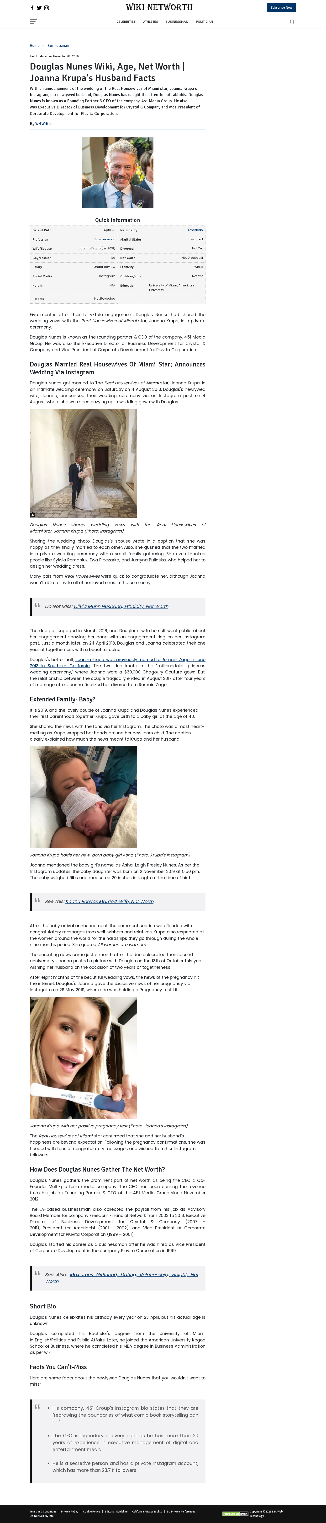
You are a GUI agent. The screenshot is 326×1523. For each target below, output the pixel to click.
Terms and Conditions (43, 1511)
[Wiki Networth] (159, 7)
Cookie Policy (91, 1511)
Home (35, 45)
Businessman (177, 21)
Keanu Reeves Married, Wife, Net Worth (109, 901)
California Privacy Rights (147, 1511)
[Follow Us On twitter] (39, 7)
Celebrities (126, 21)
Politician (204, 21)
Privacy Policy (69, 1511)
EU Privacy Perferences (181, 1511)
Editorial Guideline (116, 1511)
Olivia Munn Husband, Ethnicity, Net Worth (121, 606)
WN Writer (43, 123)
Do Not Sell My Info (42, 1516)
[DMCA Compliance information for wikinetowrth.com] (236, 1513)
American (195, 230)
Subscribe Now (281, 7)
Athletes (150, 21)
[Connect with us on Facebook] (32, 7)
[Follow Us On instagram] (46, 7)
